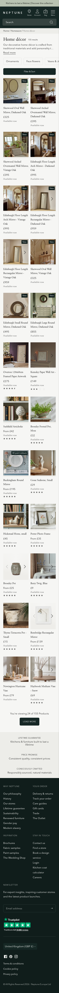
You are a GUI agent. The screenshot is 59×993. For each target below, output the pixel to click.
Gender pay (10, 823)
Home (6, 30)
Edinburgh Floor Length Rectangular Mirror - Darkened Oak (42, 219)
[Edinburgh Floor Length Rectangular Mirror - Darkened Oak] (43, 199)
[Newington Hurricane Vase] (16, 670)
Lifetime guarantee (14, 808)
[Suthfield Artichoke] (16, 410)
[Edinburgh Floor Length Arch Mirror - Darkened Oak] (43, 145)
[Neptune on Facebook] (5, 957)
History (7, 798)
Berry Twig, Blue (38, 583)
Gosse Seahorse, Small (41, 480)
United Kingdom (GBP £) (19, 946)
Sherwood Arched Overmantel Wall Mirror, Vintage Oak (16, 166)
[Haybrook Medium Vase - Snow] (43, 670)
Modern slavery (12, 828)
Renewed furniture (13, 818)
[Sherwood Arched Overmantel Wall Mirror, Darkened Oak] (43, 91)
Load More (29, 721)
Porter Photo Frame (40, 534)
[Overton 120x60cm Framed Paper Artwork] (16, 355)
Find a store (39, 847)
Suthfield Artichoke (13, 426)
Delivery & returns (43, 793)
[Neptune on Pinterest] (11, 957)
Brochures (9, 843)
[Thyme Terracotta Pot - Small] (16, 616)
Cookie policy (10, 968)
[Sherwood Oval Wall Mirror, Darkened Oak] (16, 91)
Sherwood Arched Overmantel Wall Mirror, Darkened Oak (43, 112)
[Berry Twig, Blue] (43, 566)
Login (36, 862)
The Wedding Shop (14, 857)
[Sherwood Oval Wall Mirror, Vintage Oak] (43, 252)
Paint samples (11, 852)
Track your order (42, 798)
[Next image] (25, 91)
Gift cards (38, 808)
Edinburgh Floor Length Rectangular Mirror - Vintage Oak (15, 273)
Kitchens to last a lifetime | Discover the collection (29, 3)
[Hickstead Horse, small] (16, 517)
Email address (13, 904)
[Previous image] (7, 91)
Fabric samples (11, 847)
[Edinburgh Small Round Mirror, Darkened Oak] (16, 306)
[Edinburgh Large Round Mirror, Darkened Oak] (43, 306)
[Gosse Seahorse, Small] (43, 463)
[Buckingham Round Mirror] (16, 463)
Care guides (40, 803)
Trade (36, 813)
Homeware (16, 30)
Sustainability (10, 813)
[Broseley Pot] (16, 566)
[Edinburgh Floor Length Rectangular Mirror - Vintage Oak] (16, 252)
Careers (37, 877)
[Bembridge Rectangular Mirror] (43, 616)
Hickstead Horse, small (15, 534)
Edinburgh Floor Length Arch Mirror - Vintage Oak (15, 219)
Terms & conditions (13, 963)
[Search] (51, 22)
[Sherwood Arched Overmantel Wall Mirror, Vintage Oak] (16, 145)
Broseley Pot (9, 583)
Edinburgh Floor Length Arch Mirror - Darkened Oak (42, 166)
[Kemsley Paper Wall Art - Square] (43, 355)
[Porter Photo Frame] (43, 517)
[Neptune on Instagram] (16, 957)
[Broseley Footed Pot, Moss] (43, 410)
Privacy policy (10, 974)
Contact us (39, 843)
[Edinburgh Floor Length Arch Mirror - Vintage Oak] (16, 199)
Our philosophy (12, 793)
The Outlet (39, 818)
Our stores (9, 803)
